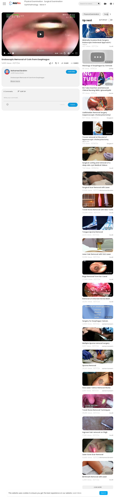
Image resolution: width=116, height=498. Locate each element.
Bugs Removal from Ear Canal (94, 276)
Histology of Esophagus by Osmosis (97, 66)
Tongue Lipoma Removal (92, 232)
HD (73, 53)
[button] (111, 3)
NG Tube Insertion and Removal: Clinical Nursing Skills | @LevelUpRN (96, 89)
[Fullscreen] (76, 53)
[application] (41, 34)
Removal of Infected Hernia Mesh (96, 299)
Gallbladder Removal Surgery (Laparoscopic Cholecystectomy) (96, 113)
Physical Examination (33, 1)
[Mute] (69, 53)
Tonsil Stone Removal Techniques (96, 410)
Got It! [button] (103, 493)
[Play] (5, 53)
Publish (72, 105)
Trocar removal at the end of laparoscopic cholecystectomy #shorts (95, 139)
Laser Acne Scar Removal (92, 454)
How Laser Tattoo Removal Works (96, 388)
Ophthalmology (31, 4)
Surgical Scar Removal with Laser (96, 187)
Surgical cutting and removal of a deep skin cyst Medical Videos (96, 164)
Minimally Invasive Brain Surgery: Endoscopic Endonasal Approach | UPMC (96, 42)
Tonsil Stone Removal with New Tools (97, 210)
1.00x (61, 53)
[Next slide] (110, 14)
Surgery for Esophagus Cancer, (95, 321)
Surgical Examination (53, 1)
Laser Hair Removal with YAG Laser (96, 254)
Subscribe (71, 72)
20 (64, 53)
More (42, 4)
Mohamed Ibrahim (19, 70)
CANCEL (62, 105)
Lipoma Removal (89, 365)
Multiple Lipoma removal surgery (95, 343)
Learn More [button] (77, 493)
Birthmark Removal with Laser (94, 477)
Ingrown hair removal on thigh (94, 432)
